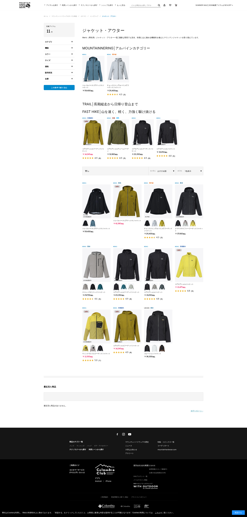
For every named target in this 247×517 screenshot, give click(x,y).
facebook (117, 434)
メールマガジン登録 (140, 480)
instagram (123, 434)
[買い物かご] (176, 5)
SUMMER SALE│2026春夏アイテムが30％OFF (214, 5)
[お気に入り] (170, 5)
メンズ (71, 446)
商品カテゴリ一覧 (76, 442)
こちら (157, 512)
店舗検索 (152, 465)
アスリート (129, 453)
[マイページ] (164, 5)
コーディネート (163, 446)
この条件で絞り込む (59, 88)
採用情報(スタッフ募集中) (158, 469)
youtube (129, 434)
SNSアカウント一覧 (140, 476)
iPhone (108, 481)
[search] (159, 5)
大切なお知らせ (131, 449)
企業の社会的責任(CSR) (157, 473)
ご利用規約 (104, 497)
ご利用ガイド (74, 465)
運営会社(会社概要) (141, 465)
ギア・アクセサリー (101, 446)
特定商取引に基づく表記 (119, 497)
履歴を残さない (197, 411)
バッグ (89, 446)
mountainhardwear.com (167, 449)
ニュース (128, 446)
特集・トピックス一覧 (166, 442)
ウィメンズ (80, 446)
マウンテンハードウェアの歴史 (137, 442)
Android (98, 481)
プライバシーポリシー (139, 497)
